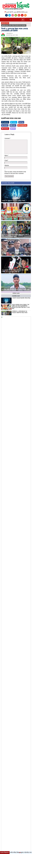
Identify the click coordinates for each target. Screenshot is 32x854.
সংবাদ (10, 25)
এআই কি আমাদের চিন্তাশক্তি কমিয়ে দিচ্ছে (13, 201)
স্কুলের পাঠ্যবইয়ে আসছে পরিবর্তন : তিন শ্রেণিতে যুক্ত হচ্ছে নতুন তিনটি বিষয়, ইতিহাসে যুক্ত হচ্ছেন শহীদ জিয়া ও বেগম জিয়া (15, 216)
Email (6, 160)
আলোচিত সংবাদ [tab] (16, 296)
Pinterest (5, 128)
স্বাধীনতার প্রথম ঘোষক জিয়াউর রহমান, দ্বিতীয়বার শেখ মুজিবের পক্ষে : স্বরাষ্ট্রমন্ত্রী (15, 253)
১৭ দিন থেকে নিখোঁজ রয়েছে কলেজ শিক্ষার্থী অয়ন (16, 289)
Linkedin (5, 125)
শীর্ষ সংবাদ (5, 25)
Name (6, 155)
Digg (22, 122)
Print (13, 128)
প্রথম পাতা (5, 23)
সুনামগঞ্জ (23, 25)
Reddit (13, 125)
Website (7, 165)
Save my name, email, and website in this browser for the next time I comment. (15, 172)
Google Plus (23, 125)
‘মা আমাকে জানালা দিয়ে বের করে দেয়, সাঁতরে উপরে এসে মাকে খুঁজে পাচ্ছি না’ (15, 271)
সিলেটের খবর (18, 25)
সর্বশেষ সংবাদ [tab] (16, 293)
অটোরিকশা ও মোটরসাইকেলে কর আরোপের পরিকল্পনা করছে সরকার (14, 235)
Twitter (14, 122)
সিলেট (13, 25)
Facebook (5, 122)
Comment (7, 138)
